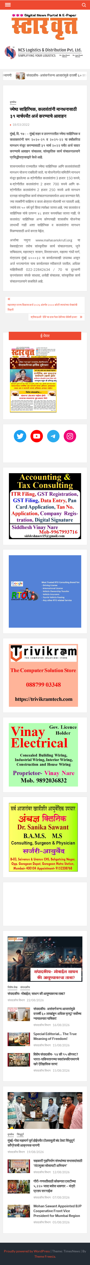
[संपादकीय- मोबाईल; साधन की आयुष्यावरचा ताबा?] (45, 958)
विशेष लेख (12, 987)
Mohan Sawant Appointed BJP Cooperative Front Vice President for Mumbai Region (57, 1211)
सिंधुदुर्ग (20, 1134)
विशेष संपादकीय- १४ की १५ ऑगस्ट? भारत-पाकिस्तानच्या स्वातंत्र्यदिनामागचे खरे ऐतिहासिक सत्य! (56, 1059)
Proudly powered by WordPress (27, 1251)
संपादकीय (25, 987)
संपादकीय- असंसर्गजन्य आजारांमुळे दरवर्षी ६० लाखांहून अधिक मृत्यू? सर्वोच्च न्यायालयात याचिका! (57, 1013)
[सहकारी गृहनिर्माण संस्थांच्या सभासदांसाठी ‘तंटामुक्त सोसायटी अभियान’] (19, 1166)
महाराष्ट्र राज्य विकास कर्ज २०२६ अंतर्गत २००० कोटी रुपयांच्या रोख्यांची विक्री (42, 307)
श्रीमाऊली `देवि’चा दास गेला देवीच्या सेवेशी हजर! (54, 317)
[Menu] (7, 4)
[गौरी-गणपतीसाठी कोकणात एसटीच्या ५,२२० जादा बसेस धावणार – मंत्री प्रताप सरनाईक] (19, 1186)
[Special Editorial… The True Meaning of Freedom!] (19, 1039)
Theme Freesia (44, 1256)
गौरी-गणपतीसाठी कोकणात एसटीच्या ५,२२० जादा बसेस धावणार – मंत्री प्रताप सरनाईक (54, 1186)
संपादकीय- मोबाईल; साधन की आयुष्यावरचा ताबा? (36, 994)
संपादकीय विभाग (16, 1000)
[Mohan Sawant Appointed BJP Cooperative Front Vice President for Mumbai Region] (19, 1210)
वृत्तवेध (13, 102)
